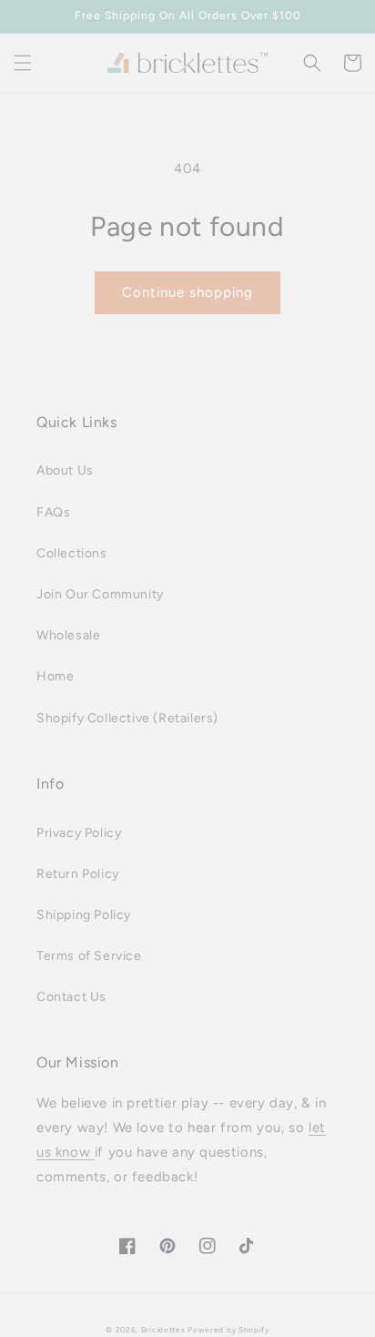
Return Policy (77, 874)
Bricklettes (163, 1329)
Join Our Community (100, 594)
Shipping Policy (83, 915)
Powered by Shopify (228, 1329)
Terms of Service (89, 956)
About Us (65, 470)
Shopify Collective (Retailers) (127, 718)
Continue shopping (187, 292)
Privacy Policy (78, 833)
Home (55, 676)
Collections (71, 553)
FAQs (53, 512)
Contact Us (71, 997)
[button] (23, 63)
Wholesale (68, 635)
